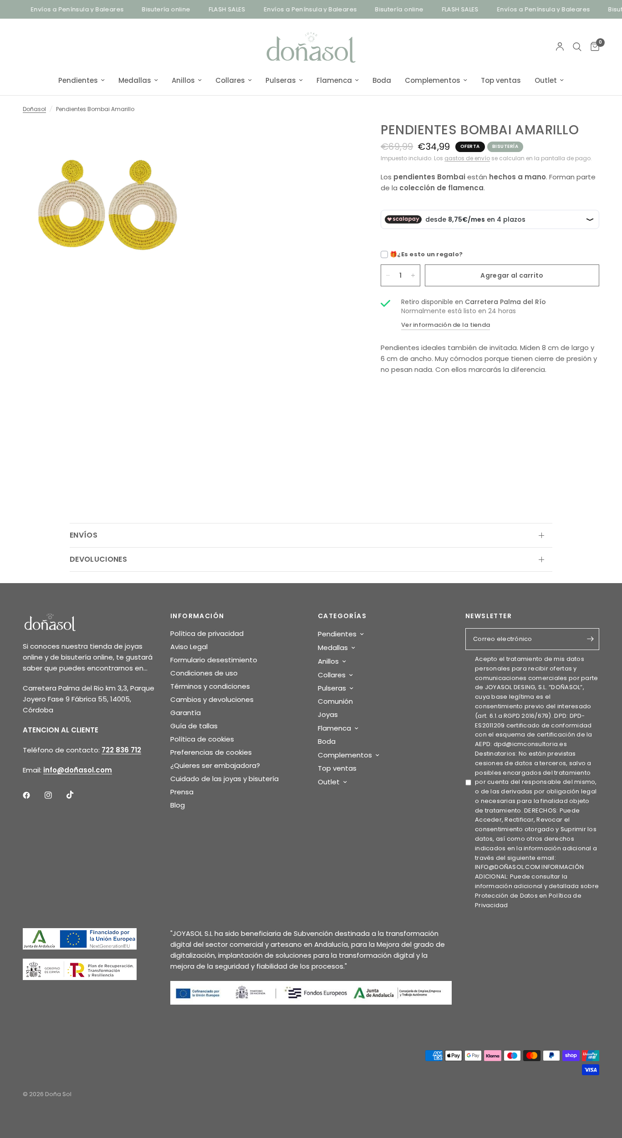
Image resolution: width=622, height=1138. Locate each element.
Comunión (335, 701)
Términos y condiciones (210, 686)
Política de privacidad (207, 633)
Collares (230, 80)
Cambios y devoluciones (212, 699)
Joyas (328, 714)
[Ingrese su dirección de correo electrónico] (590, 639)
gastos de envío (467, 158)
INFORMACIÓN (197, 616)
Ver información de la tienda (445, 325)
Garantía (185, 712)
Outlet (546, 80)
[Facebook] (33, 795)
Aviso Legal (189, 646)
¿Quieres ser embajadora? (215, 765)
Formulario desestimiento (213, 660)
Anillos (183, 80)
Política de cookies (202, 739)
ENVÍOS (83, 535)
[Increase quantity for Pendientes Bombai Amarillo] (413, 275)
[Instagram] (55, 795)
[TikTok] (76, 795)
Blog (177, 805)
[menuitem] (81, 81)
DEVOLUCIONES (98, 559)
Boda (381, 80)
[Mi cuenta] (559, 47)
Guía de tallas (194, 726)
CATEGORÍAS (342, 616)
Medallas (134, 80)
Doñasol (34, 109)
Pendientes (78, 80)
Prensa (182, 792)
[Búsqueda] (577, 47)
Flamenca (334, 80)
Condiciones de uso (204, 673)
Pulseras (280, 80)
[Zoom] (168, 141)
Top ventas (501, 80)
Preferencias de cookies (211, 752)
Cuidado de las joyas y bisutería (224, 778)
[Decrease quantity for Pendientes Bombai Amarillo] (388, 275)
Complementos (432, 80)
